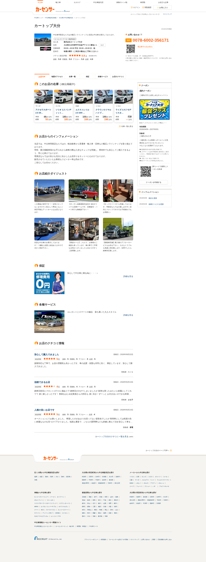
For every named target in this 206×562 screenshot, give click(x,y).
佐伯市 (94, 483)
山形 (111, 497)
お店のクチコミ (118, 77)
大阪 (110, 506)
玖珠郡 (104, 476)
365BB (57, 513)
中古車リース (93, 526)
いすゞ (155, 486)
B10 (42, 510)
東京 (110, 500)
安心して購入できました (46, 354)
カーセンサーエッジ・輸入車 (64, 526)
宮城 (100, 497)
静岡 (83, 506)
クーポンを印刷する (153, 182)
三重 (94, 506)
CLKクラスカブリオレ (41, 516)
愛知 (88, 506)
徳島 (83, 513)
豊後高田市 (101, 483)
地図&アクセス (57, 77)
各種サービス (103, 77)
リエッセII (50, 500)
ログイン (136, 7)
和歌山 (89, 510)
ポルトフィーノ (39, 500)
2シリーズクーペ (63, 510)
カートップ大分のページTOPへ (157, 450)
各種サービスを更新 (156, 204)
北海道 (84, 497)
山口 (116, 510)
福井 (99, 503)
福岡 (35, 476)
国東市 (84, 480)
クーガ (52, 497)
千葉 (104, 500)
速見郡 (111, 480)
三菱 (131, 480)
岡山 (106, 510)
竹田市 (110, 483)
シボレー (138, 483)
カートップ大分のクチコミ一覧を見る (112, 436)
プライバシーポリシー (91, 539)
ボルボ (146, 483)
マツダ (137, 480)
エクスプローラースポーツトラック (45, 503)
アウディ (153, 483)
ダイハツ (158, 476)
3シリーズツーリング (41, 497)
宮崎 (62, 476)
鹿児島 (68, 476)
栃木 (88, 500)
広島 (111, 510)
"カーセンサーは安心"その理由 (118, 539)
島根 (100, 510)
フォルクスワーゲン (163, 480)
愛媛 (94, 513)
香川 (88, 513)
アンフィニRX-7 (47, 513)
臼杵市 (97, 476)
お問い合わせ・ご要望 (148, 539)
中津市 (91, 480)
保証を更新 (153, 198)
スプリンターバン (64, 503)
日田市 (91, 476)
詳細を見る (128, 276)
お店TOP (42, 77)
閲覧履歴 (148, 7)
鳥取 (95, 510)
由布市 (104, 480)
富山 (88, 503)
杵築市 (84, 476)
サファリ (37, 513)
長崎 (46, 476)
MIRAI (36, 506)
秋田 (106, 497)
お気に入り (163, 8)
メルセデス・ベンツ (148, 480)
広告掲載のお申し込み (165, 539)
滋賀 (99, 506)
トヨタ (132, 476)
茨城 (83, 500)
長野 (110, 503)
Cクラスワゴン (51, 510)
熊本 (51, 476)
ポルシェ (161, 483)
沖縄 (35, 480)
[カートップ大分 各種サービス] (49, 332)
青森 (90, 497)
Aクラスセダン (63, 506)
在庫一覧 (72, 77)
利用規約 (103, 539)
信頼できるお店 (42, 382)
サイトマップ (167, 14)
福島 (116, 497)
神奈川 (116, 500)
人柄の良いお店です (44, 410)
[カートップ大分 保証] (49, 293)
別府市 (118, 476)
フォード (139, 486)
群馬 (94, 500)
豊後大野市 (85, 483)
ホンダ (144, 476)
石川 (94, 503)
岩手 (95, 497)
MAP (102, 45)
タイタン (65, 513)
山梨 (104, 503)
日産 (137, 476)
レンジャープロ (56, 516)
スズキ (150, 476)
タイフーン (60, 497)
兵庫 (115, 506)
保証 (87, 77)
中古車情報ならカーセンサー (43, 526)
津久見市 (117, 483)
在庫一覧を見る (127, 126)
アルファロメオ (164, 486)
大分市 (111, 476)
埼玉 (99, 500)
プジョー (147, 486)
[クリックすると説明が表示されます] (141, 35)
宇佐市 (97, 480)
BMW (131, 483)
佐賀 (41, 476)
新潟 (83, 503)
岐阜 (115, 503)
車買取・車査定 (81, 526)
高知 (99, 513)
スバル (165, 476)
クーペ (36, 510)
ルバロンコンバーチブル (48, 506)
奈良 (83, 510)
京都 (104, 506)
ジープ (132, 486)
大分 (57, 476)
